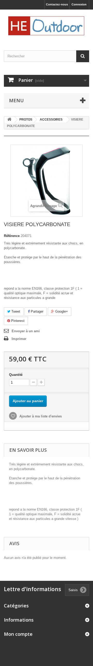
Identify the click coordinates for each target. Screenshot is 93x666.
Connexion (79, 4)
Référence (12, 236)
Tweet (15, 311)
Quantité (15, 375)
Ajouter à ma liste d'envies (40, 416)
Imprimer (19, 339)
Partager (36, 311)
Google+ (61, 311)
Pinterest (17, 321)
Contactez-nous (57, 4)
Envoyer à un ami (26, 331)
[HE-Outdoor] (46, 25)
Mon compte (18, 634)
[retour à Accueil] (9, 119)
